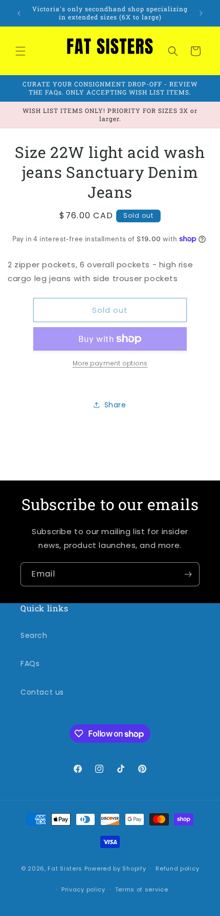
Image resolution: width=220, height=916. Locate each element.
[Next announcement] (201, 13)
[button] (20, 51)
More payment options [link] (110, 363)
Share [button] (115, 405)
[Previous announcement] (19, 13)
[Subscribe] (188, 574)
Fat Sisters (65, 868)
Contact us (42, 692)
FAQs (29, 663)
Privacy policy (83, 889)
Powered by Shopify (115, 868)
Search (34, 635)
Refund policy (177, 868)
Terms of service (141, 889)
